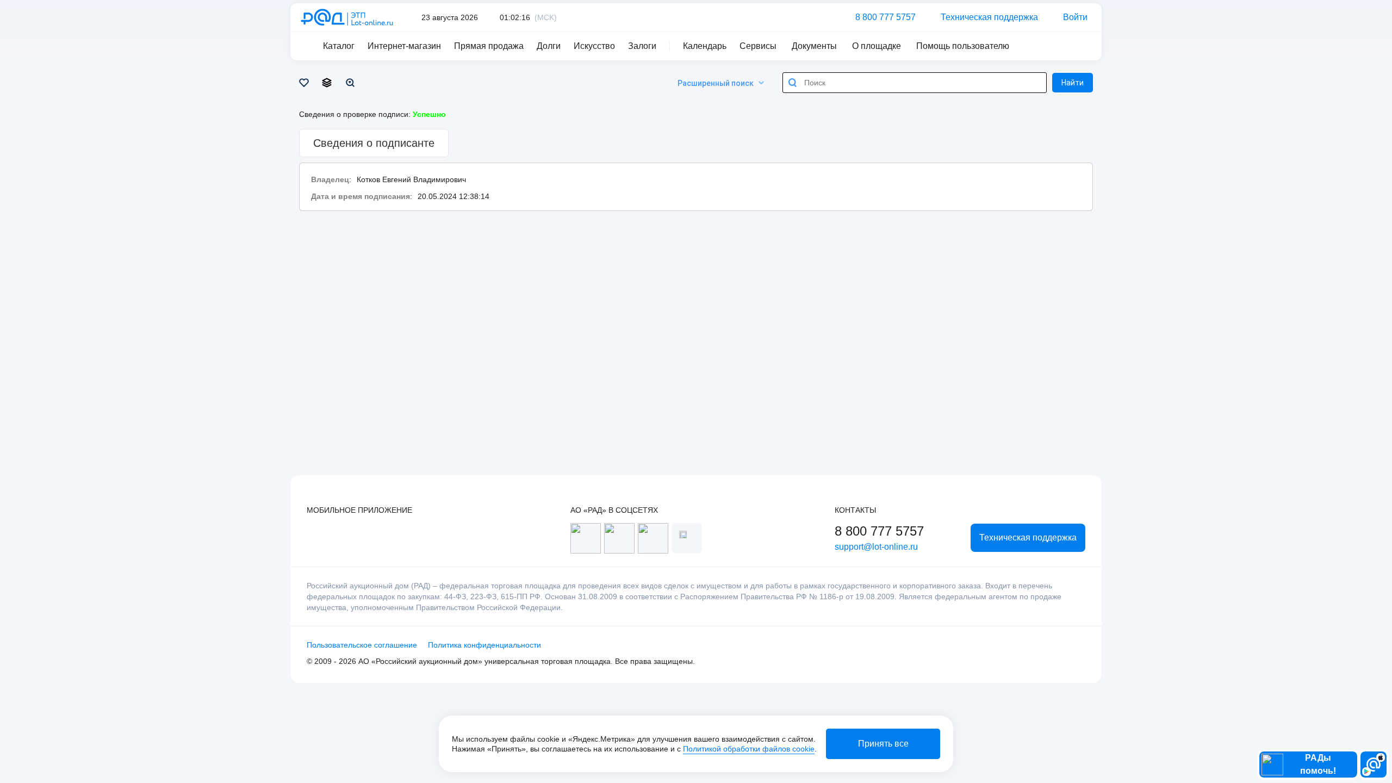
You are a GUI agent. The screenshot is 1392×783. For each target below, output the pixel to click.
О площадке (876, 46)
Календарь (704, 46)
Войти (1075, 17)
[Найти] (792, 82)
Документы (814, 46)
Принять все (883, 743)
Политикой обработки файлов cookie (749, 748)
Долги (549, 46)
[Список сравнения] (328, 83)
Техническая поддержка (989, 17)
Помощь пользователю (962, 46)
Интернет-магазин (404, 46)
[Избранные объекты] (306, 83)
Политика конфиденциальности (484, 645)
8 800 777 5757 (885, 17)
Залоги (642, 46)
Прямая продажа (489, 46)
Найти (1072, 82)
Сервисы (757, 46)
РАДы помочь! (1318, 764)
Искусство (594, 46)
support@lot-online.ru (876, 546)
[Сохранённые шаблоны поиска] (352, 83)
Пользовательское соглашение (362, 645)
